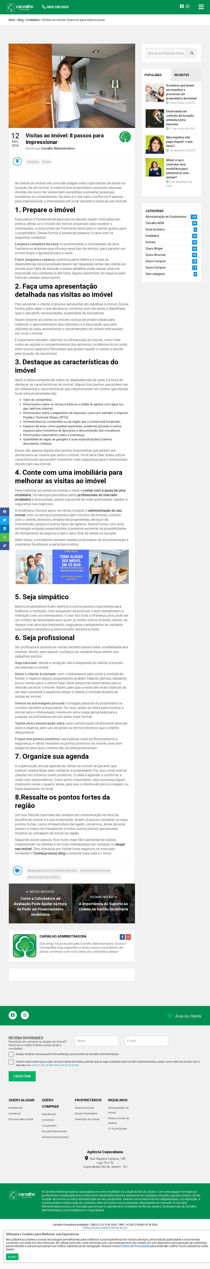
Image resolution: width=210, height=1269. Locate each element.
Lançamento (49, 1125)
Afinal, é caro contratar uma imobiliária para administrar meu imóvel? (177, 168)
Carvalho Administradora (58, 148)
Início (12, 20)
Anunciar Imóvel (84, 1107)
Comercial (15, 1113)
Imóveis (46, 162)
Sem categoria (155, 274)
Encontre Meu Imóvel (21, 1119)
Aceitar (12, 1256)
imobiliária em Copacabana (86, 1210)
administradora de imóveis (95, 870)
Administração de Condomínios (166, 216)
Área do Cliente (188, 1016)
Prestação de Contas (87, 1119)
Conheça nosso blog (49, 853)
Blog (21, 20)
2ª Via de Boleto (117, 1128)
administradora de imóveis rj (43, 877)
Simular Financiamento (55, 1137)
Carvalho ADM (155, 223)
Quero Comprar (156, 261)
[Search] (192, 53)
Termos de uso (118, 1227)
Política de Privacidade (135, 1246)
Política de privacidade (95, 1227)
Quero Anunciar (156, 254)
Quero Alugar (154, 248)
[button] (67, 6)
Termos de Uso (40, 1065)
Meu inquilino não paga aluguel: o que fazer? (179, 142)
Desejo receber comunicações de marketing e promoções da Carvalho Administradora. (67, 1054)
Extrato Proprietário (86, 1113)
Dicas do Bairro (155, 229)
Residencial (15, 1107)
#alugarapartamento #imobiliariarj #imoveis (52, 870)
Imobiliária (33, 20)
